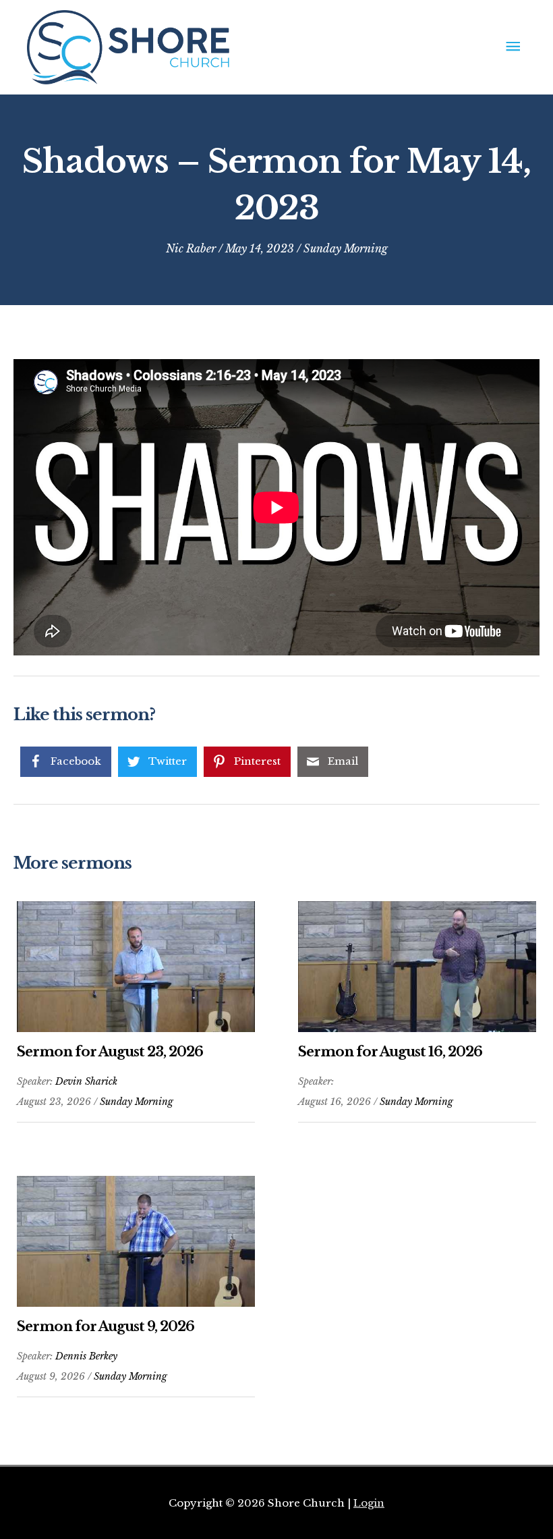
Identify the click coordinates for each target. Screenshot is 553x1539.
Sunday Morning (345, 248)
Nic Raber (191, 248)
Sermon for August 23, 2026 (110, 1052)
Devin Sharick (86, 1081)
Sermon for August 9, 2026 (105, 1326)
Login (368, 1502)
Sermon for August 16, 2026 (390, 1052)
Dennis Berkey (86, 1356)
